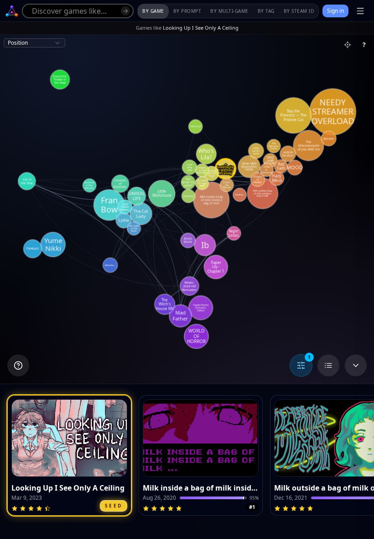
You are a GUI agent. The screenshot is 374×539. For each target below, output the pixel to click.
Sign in (335, 11)
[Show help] (18, 365)
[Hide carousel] (356, 365)
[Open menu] (360, 11)
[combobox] (34, 43)
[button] (69, 455)
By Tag (266, 11)
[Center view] (347, 44)
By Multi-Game (229, 11)
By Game (153, 11)
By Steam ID (299, 11)
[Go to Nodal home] (11, 11)
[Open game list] (328, 365)
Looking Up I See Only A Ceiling (68, 488)
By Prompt (187, 11)
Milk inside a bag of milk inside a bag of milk (201, 488)
